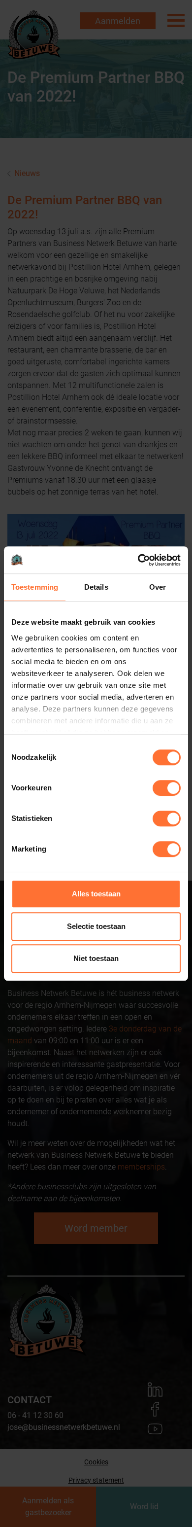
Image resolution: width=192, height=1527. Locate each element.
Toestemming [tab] (34, 587)
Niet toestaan (96, 958)
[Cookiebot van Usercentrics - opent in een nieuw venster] (138, 560)
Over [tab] (157, 587)
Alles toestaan (96, 893)
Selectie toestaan (96, 926)
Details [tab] (96, 587)
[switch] (167, 788)
